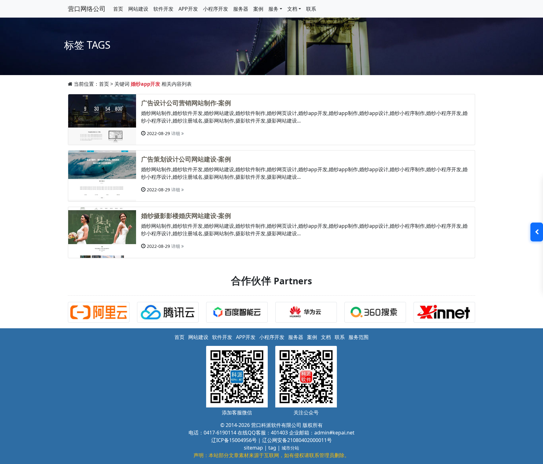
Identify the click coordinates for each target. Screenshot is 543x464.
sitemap (253, 447)
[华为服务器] (307, 313)
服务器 (240, 8)
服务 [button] (273, 8)
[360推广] (376, 313)
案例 (258, 8)
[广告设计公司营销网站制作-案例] (102, 119)
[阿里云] (100, 313)
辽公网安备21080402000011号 (297, 440)
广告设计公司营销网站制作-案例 (186, 103)
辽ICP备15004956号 (234, 440)
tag (272, 447)
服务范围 (358, 337)
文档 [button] (292, 8)
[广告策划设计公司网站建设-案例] (102, 175)
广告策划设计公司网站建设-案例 (186, 159)
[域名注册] (446, 313)
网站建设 (138, 8)
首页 (118, 8)
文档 (326, 337)
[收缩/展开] (536, 232)
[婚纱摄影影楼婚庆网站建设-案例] (102, 231)
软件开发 (163, 8)
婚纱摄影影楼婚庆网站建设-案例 (186, 215)
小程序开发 (215, 8)
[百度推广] (238, 313)
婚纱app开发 (145, 83)
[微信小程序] (169, 313)
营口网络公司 (87, 8)
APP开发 (188, 8)
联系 (311, 8)
